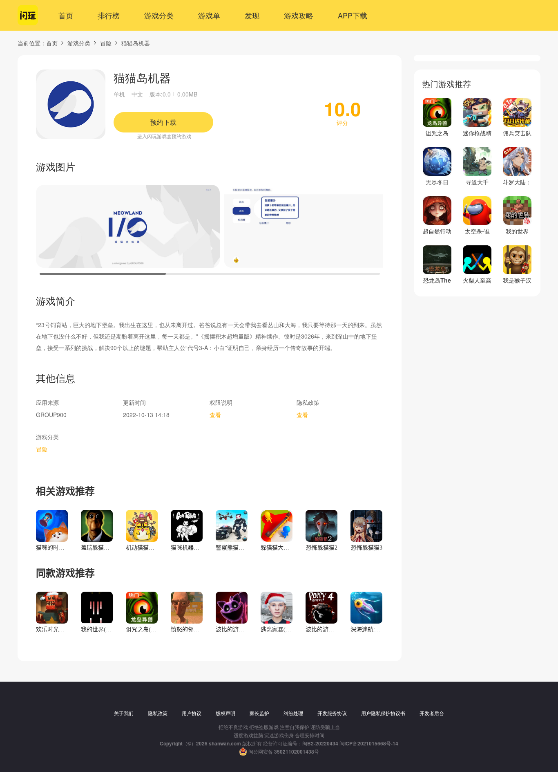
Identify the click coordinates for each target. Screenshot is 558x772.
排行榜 (109, 15)
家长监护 (259, 713)
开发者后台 (432, 713)
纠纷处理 (293, 713)
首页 (65, 15)
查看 (215, 415)
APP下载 (352, 15)
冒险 (106, 43)
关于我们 (124, 713)
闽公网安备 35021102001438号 (283, 751)
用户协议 (191, 713)
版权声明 (225, 713)
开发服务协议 (332, 713)
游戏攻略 (298, 15)
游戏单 (209, 15)
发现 (252, 15)
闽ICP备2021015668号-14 (368, 743)
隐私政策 (157, 713)
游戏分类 (159, 15)
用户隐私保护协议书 (383, 713)
